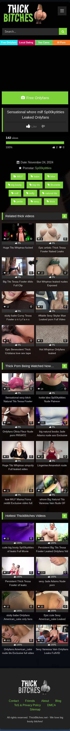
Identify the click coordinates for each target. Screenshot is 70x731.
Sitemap (35, 709)
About (45, 700)
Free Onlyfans (9, 42)
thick (52, 201)
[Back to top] (59, 720)
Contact (14, 700)
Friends (30, 700)
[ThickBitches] (29, 14)
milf (16, 193)
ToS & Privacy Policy (27, 705)
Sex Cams (43, 42)
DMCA (51, 705)
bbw (52, 176)
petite (20, 201)
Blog (58, 700)
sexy (36, 201)
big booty (16, 184)
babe (36, 176)
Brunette (55, 184)
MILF (20, 176)
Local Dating (26, 42)
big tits (36, 184)
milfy (31, 193)
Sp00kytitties (43, 168)
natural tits (51, 193)
